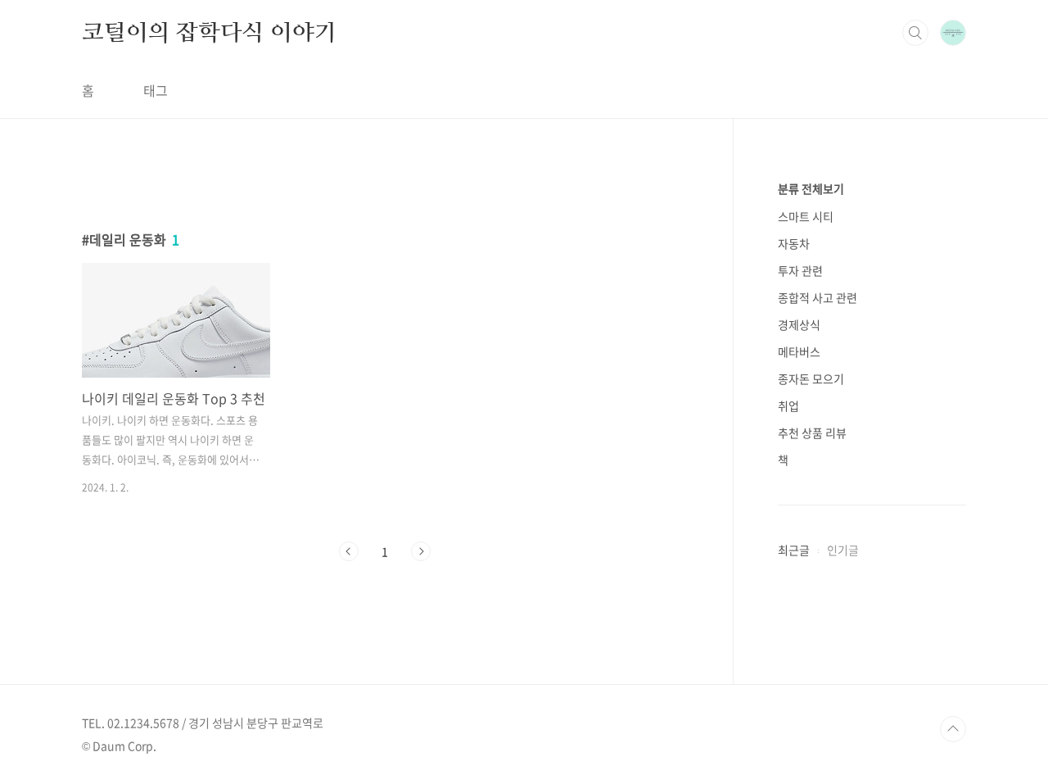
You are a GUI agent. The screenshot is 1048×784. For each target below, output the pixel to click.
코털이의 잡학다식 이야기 (209, 32)
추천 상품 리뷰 (812, 432)
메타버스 (799, 351)
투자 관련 (800, 270)
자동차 (794, 243)
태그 (155, 90)
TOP (953, 729)
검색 (915, 32)
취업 (788, 405)
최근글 (794, 550)
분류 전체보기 (811, 188)
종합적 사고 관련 (817, 297)
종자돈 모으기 (811, 378)
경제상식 (799, 324)
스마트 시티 (805, 216)
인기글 (843, 550)
